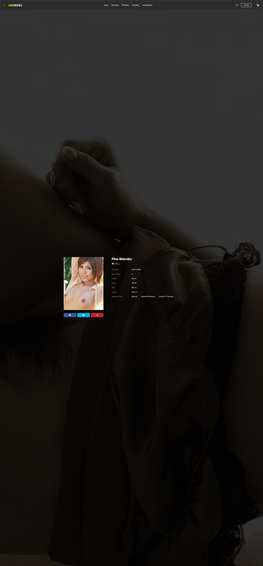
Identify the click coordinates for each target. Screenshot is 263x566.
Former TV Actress (166, 296)
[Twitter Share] (83, 315)
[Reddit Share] (97, 315)
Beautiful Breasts (148, 296)
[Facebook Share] (70, 315)
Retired (134, 296)
